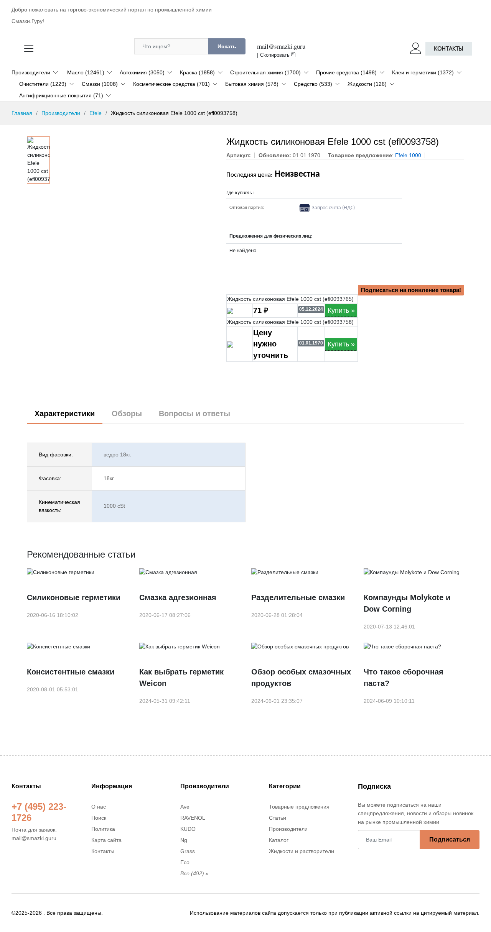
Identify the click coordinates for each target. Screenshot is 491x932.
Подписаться (449, 839)
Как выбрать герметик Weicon (181, 678)
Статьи (277, 818)
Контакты (448, 48)
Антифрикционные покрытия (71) (61, 95)
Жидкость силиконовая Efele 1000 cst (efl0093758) (290, 322)
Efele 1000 (408, 155)
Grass (187, 851)
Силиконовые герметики (73, 597)
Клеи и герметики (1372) (423, 72)
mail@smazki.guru (281, 46)
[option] (38, 160)
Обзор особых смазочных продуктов (301, 678)
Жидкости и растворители (301, 851)
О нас (98, 807)
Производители (31, 72)
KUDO (188, 829)
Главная (22, 113)
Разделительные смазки (298, 597)
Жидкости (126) (367, 84)
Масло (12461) (85, 72)
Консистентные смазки (70, 672)
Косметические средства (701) (171, 84)
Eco (184, 862)
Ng (183, 840)
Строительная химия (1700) (265, 72)
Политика (103, 829)
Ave (184, 807)
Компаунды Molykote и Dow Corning (407, 603)
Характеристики (65, 413)
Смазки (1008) (100, 84)
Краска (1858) (197, 72)
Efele (95, 113)
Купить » (341, 310)
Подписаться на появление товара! (411, 290)
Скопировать (275, 55)
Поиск (98, 818)
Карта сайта (106, 840)
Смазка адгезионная (177, 597)
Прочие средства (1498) (346, 72)
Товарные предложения (299, 807)
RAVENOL (192, 818)
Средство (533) (313, 84)
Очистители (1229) (42, 84)
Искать (226, 46)
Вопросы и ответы (194, 413)
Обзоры (127, 413)
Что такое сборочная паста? (403, 678)
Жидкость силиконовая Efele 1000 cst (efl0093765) (290, 299)
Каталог (278, 840)
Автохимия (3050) (142, 72)
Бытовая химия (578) (251, 84)
